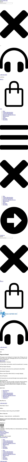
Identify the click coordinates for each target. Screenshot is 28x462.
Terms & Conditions (4, 432)
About (4, 117)
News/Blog (5, 119)
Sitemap (1, 434)
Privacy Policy (3, 431)
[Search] (0, 280)
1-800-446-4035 (3, 74)
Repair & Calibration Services (9, 114)
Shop (4, 111)
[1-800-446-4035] (14, 73)
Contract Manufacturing (8, 112)
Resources (5, 118)
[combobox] (6, 3)
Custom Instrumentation (8, 113)
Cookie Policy (3, 433)
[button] (14, 158)
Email (1, 422)
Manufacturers (6, 116)
